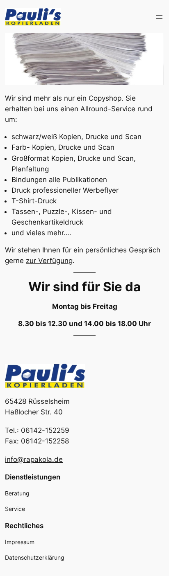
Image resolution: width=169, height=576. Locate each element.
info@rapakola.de (34, 459)
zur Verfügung (49, 260)
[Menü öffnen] (159, 17)
